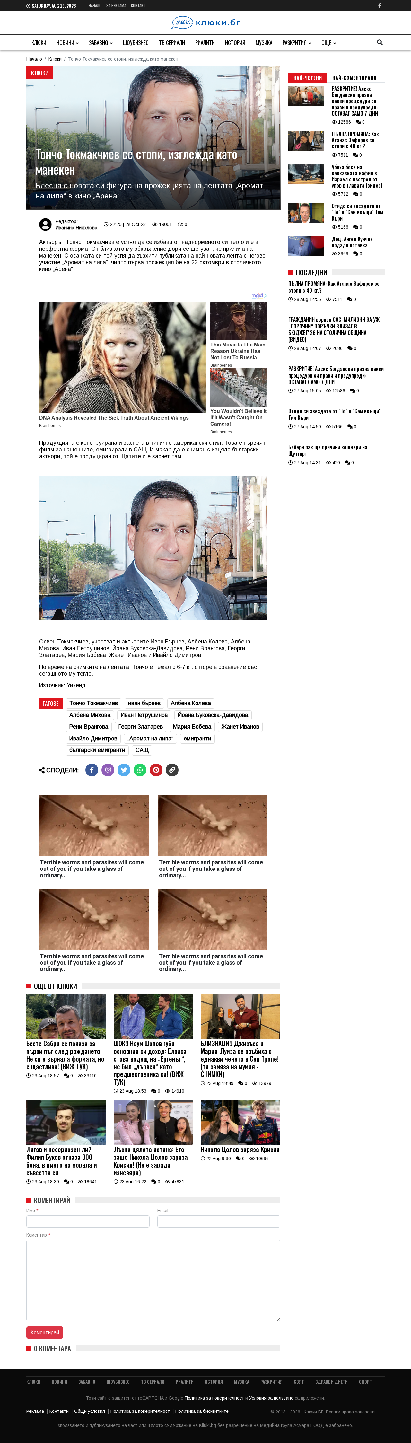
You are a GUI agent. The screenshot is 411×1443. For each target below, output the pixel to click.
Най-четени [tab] (307, 77)
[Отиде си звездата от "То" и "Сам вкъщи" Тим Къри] (306, 221)
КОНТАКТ (138, 5)
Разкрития (295, 43)
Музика (264, 43)
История (235, 43)
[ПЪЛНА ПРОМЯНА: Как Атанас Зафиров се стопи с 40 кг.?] (306, 149)
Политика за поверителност (215, 1398)
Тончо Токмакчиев (93, 703)
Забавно (98, 43)
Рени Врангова (88, 726)
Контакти (59, 1411)
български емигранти (97, 750)
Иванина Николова (76, 227)
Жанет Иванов (240, 726)
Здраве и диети (331, 1381)
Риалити (205, 43)
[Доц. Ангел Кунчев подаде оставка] (306, 254)
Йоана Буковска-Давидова (213, 715)
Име (32, 1210)
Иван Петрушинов (144, 715)
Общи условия (89, 1411)
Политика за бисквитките (202, 1411)
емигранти (197, 738)
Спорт (365, 1381)
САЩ (142, 750)
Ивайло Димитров (93, 738)
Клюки (38, 43)
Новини (65, 43)
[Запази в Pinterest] (156, 770)
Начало (95, 5)
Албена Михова (89, 715)
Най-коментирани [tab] (354, 77)
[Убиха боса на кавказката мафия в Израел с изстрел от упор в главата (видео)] (306, 182)
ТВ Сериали (172, 43)
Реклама (35, 1411)
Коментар (38, 1235)
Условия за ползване (272, 1398)
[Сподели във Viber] (107, 770)
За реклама (116, 5)
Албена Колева (191, 703)
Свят (299, 1381)
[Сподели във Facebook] (91, 770)
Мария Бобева (192, 726)
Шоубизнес (136, 43)
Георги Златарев (140, 726)
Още (326, 43)
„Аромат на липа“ (150, 738)
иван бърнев (144, 703)
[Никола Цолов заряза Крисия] (240, 1143)
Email (162, 1210)
